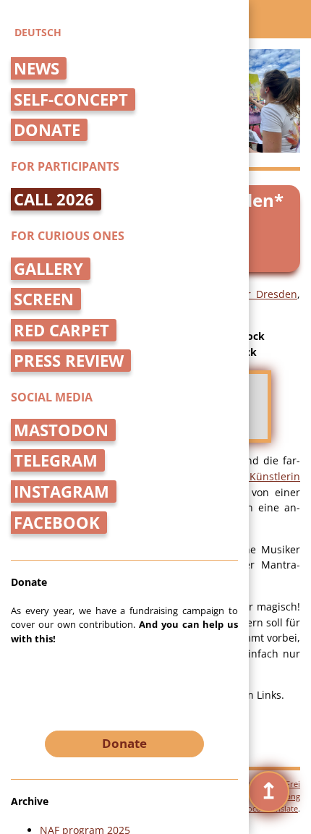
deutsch (37, 32)
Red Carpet (61, 330)
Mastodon (61, 430)
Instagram (61, 491)
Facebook (57, 522)
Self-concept (71, 99)
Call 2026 (54, 199)
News (36, 68)
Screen (44, 299)
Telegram (56, 460)
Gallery (48, 269)
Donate (47, 130)
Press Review (69, 360)
